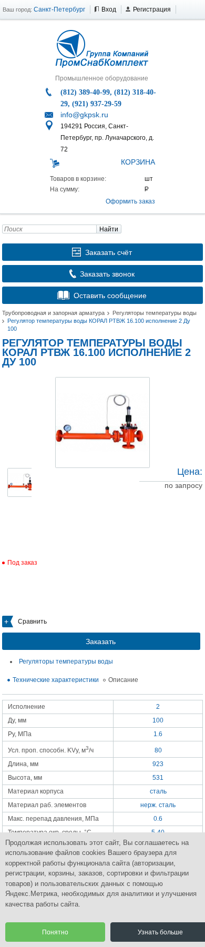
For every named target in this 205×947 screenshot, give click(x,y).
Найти (108, 229)
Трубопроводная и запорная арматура (53, 313)
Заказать (101, 641)
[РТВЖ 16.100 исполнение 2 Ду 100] (102, 422)
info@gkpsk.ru (84, 114)
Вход (108, 9)
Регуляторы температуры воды (154, 313)
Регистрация (152, 9)
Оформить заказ (130, 201)
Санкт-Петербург (59, 9)
